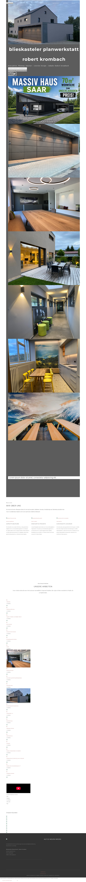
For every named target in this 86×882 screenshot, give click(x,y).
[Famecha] (6, 741)
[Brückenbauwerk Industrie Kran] (6, 704)
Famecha (8, 743)
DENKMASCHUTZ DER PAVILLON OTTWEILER (15, 758)
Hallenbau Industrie (10, 728)
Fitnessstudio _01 (9, 713)
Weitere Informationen (7, 880)
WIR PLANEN (34, 521)
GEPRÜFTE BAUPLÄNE (12, 523)
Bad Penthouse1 (9, 720)
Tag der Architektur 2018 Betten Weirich (14, 616)
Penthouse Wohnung (10, 609)
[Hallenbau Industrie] (6, 726)
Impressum (43, 871)
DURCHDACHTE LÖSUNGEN (64, 523)
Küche (7, 646)
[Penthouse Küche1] (6, 668)
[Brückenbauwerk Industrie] (6, 637)
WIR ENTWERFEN (10, 521)
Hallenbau (8, 601)
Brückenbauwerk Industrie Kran (12, 705)
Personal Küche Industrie (11, 631)
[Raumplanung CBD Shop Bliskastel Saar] (6, 676)
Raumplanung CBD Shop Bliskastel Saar (14, 677)
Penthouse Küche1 (9, 670)
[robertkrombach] (9, 3)
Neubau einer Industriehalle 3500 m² (13, 765)
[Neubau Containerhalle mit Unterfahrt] (6, 749)
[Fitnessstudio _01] (6, 711)
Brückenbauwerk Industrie (11, 639)
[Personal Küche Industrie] (6, 630)
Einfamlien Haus (9, 685)
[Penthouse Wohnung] (6, 607)
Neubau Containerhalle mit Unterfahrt (13, 750)
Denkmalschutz (9, 735)
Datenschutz (43, 873)
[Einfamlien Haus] (6, 683)
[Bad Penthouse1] (6, 719)
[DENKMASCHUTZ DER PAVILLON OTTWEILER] (6, 756)
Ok (17, 880)
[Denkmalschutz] (6, 734)
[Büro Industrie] (6, 622)
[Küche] (6, 645)
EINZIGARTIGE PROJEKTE (38, 523)
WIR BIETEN (59, 521)
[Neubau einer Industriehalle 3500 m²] (6, 764)
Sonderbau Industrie (10, 773)
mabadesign (57, 875)
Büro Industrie (9, 624)
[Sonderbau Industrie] (6, 771)
